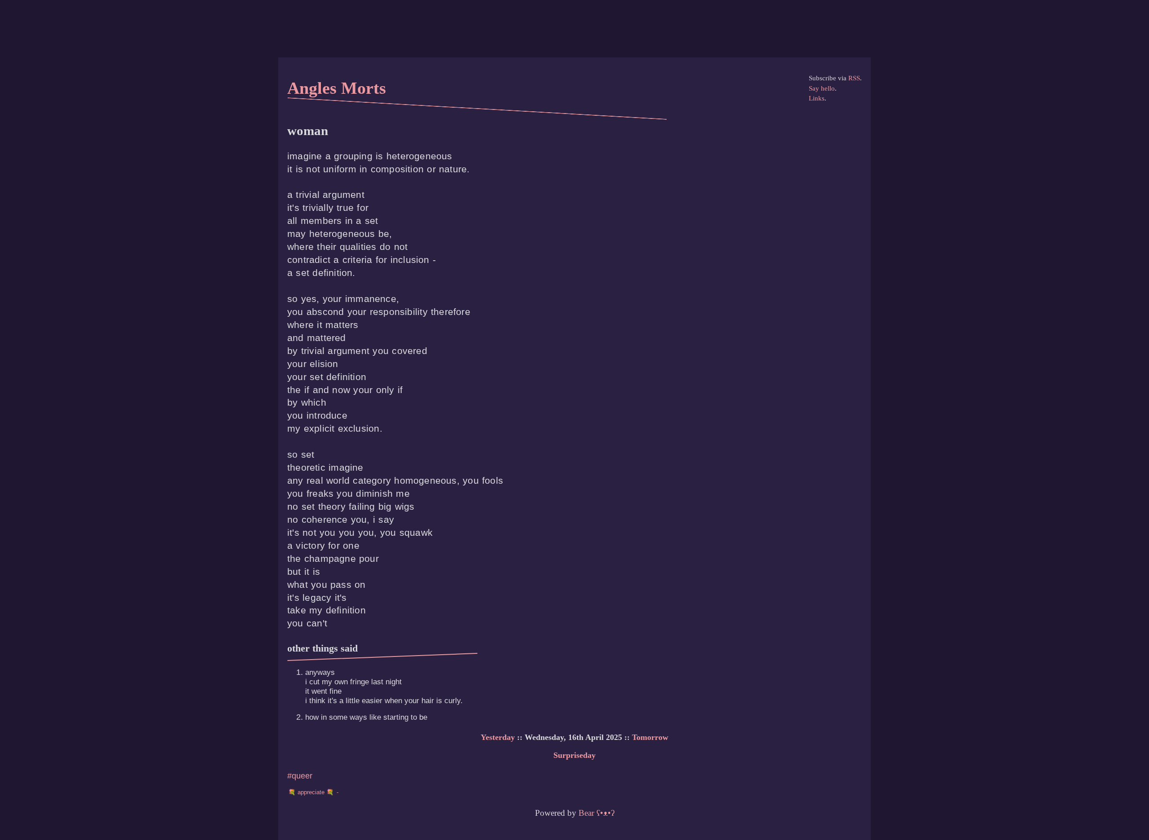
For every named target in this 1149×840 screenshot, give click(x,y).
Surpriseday (574, 755)
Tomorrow (650, 737)
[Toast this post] (314, 792)
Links (816, 98)
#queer (299, 775)
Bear (596, 813)
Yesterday (498, 737)
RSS (854, 78)
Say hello (822, 88)
